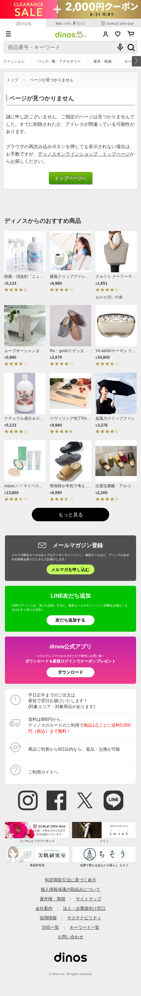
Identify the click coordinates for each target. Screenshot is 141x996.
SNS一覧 (50, 927)
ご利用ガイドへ (43, 772)
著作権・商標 (52, 898)
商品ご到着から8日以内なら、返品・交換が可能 (74, 749)
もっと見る (70, 514)
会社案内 (43, 908)
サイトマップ (88, 898)
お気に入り (118, 34)
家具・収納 (102, 61)
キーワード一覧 (84, 927)
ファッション (14, 61)
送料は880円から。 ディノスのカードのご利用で (79, 725)
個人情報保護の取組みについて (70, 889)
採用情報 (48, 917)
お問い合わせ (70, 936)
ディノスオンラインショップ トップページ (84, 154)
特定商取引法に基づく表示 (70, 879)
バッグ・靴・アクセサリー (59, 61)
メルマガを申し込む (70, 569)
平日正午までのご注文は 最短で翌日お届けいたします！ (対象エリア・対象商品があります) (61, 701)
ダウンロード (70, 672)
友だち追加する (70, 620)
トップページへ (70, 178)
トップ (12, 80)
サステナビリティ (84, 917)
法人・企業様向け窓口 (84, 908)
